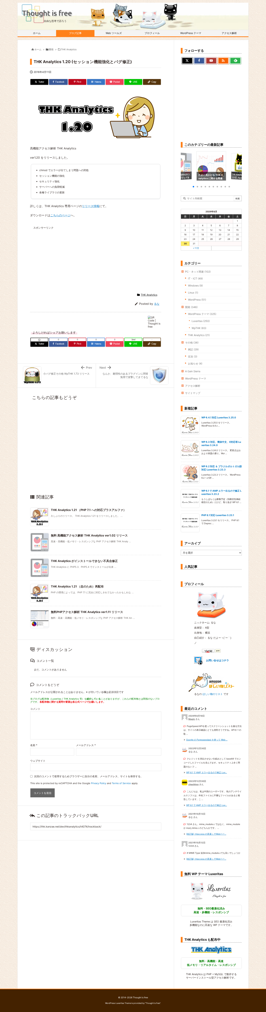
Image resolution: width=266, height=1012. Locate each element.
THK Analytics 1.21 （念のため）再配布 (77, 586)
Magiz (191, 719)
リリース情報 (90, 206)
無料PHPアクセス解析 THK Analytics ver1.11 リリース (87, 612)
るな (156, 303)
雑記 (193, 349)
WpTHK (199, 328)
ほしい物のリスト (212, 693)
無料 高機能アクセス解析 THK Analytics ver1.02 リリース (89, 535)
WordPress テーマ (202, 313)
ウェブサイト (37, 760)
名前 (33, 745)
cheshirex (193, 784)
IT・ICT (195, 278)
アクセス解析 (192, 385)
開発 (51, 49)
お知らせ (195, 363)
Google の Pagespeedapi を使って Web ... (206, 739)
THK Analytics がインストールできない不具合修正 (84, 561)
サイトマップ (192, 392)
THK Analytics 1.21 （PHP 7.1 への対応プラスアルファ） (88, 510)
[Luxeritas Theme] (211, 890)
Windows (195, 285)
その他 (192, 342)
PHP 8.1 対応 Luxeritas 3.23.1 (218, 515)
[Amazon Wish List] (211, 682)
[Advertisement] (64, 256)
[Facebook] (199, 60)
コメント (35, 708)
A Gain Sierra (192, 371)
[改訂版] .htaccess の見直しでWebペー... (206, 834)
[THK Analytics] (211, 950)
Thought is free (153, 1003)
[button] (187, 166)
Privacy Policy (98, 783)
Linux (193, 292)
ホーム (37, 49)
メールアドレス (86, 745)
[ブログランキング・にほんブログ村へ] (211, 650)
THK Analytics (69, 49)
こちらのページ (60, 215)
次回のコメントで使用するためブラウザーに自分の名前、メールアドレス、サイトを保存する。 (88, 776)
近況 (192, 356)
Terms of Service (121, 783)
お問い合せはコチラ (217, 660)
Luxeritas (201, 321)
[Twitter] (187, 60)
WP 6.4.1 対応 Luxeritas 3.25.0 (218, 417)
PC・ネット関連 (198, 271)
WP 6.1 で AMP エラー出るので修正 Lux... (206, 772)
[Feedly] (235, 60)
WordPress (197, 299)
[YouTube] (211, 60)
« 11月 (196, 248)
